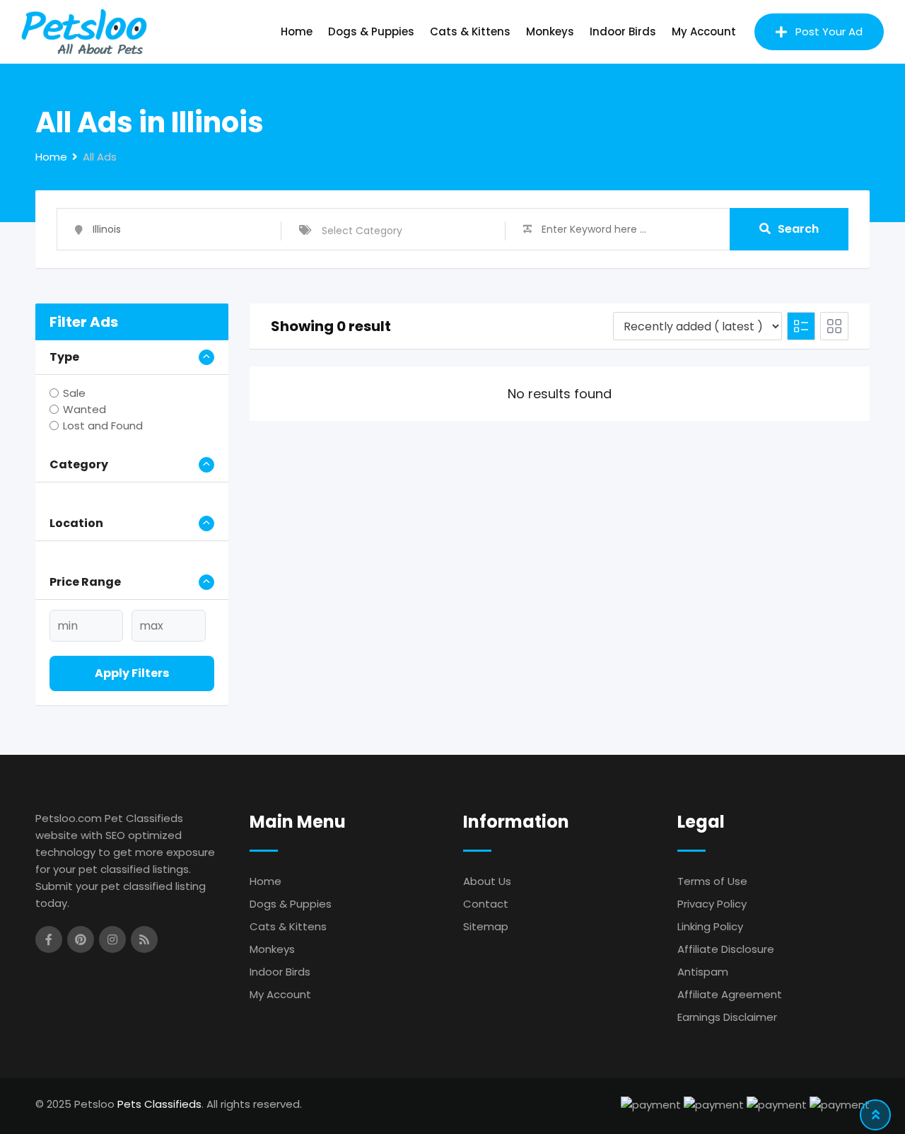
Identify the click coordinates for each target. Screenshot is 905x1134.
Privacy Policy (712, 903)
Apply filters (132, 673)
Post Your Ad (829, 31)
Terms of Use (712, 881)
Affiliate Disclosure (725, 949)
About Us (487, 881)
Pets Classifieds (159, 1104)
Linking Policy (710, 926)
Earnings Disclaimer (727, 1016)
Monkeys (550, 31)
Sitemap (485, 926)
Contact (485, 903)
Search (798, 229)
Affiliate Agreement (729, 994)
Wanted (84, 409)
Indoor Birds (623, 31)
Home (297, 31)
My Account (704, 31)
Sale (74, 393)
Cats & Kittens (470, 31)
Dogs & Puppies (371, 31)
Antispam (702, 971)
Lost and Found (103, 425)
